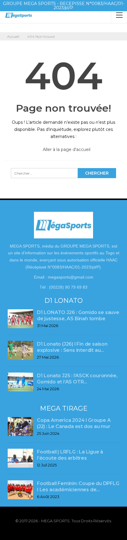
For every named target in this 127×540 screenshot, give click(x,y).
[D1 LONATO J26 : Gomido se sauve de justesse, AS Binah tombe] (20, 318)
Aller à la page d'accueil (66, 149)
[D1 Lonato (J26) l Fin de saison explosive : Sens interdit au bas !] (20, 350)
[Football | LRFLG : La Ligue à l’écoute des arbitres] (20, 458)
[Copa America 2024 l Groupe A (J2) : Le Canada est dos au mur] (20, 426)
